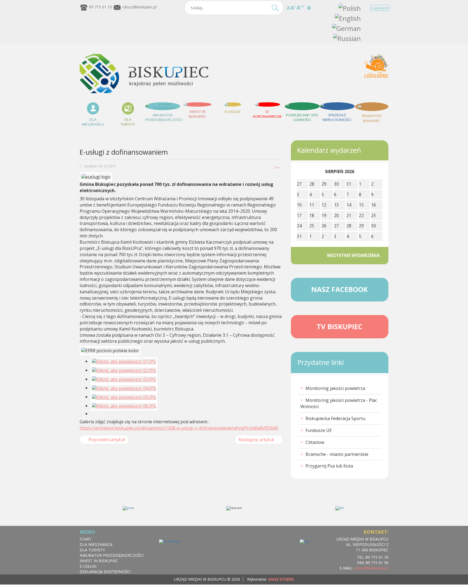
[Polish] (349, 7)
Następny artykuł (257, 440)
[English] (348, 18)
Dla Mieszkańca (96, 544)
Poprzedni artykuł (106, 440)
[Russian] (347, 37)
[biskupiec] (144, 92)
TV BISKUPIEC (339, 326)
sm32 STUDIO (281, 579)
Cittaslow (315, 442)
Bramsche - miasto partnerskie (337, 454)
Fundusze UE (319, 430)
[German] (346, 27)
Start (86, 539)
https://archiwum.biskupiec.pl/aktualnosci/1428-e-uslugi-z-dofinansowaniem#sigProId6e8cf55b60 (179, 428)
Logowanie (380, 7)
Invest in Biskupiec (99, 560)
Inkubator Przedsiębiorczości (112, 555)
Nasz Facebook (339, 289)
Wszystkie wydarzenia (353, 255)
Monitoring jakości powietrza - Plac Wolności (338, 403)
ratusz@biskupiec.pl (139, 6)
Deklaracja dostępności (105, 571)
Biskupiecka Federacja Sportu (335, 418)
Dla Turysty (92, 549)
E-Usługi (88, 566)
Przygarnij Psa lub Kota (329, 466)
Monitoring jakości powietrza (335, 388)
